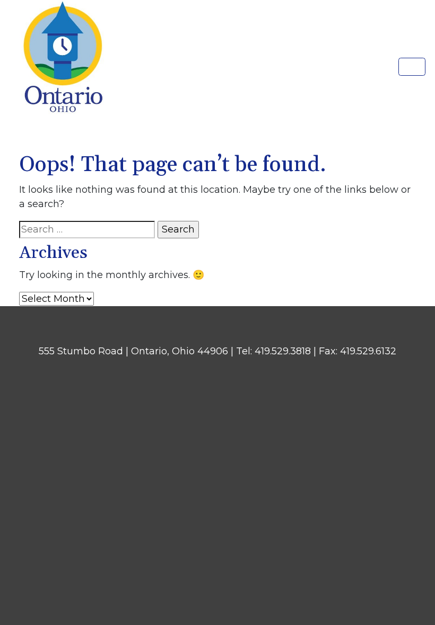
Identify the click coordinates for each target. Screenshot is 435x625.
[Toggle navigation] (412, 67)
